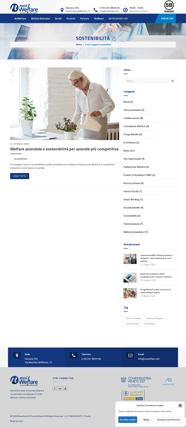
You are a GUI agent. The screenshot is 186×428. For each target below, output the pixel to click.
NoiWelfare (20, 18)
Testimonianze (131, 224)
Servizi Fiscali (131, 191)
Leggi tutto (19, 176)
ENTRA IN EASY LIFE (118, 18)
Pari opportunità (132, 158)
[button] (180, 405)
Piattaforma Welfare (134, 167)
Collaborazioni (131, 118)
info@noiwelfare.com (109, 11)
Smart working (131, 199)
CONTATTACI (167, 18)
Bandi (126, 102)
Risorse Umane (132, 183)
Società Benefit (132, 207)
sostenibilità (149, 324)
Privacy (87, 416)
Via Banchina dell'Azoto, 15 (77, 11)
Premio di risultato (133, 318)
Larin (20, 421)
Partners (84, 18)
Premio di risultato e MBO (138, 175)
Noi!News (99, 18)
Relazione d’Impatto (154, 318)
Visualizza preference (168, 419)
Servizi (58, 18)
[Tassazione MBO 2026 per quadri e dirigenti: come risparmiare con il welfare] (130, 258)
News (126, 150)
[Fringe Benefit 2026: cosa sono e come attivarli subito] (130, 293)
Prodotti (71, 18)
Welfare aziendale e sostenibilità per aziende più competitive (64, 149)
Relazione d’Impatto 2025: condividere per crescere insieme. (156, 275)
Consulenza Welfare (134, 126)
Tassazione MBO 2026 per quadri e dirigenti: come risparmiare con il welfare (156, 258)
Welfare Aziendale (40, 18)
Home (79, 44)
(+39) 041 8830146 (91, 359)
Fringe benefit (131, 134)
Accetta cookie (128, 419)
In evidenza (130, 142)
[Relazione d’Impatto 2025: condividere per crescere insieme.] (130, 277)
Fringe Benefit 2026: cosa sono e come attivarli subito (155, 291)
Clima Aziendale (132, 110)
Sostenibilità (20, 158)
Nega (146, 419)
